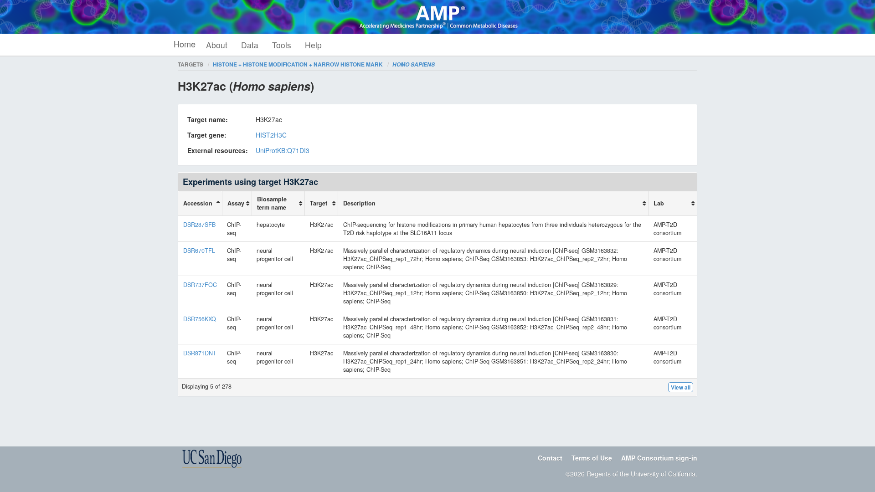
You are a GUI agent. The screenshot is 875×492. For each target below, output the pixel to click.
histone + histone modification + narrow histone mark (298, 64)
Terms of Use (591, 457)
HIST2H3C (271, 134)
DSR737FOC (200, 285)
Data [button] (249, 45)
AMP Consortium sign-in (659, 457)
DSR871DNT (199, 353)
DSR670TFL (199, 250)
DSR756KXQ (199, 319)
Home (185, 44)
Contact (550, 457)
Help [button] (313, 45)
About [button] (216, 45)
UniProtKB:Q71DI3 (282, 150)
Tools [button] (281, 45)
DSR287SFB (199, 224)
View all (680, 387)
